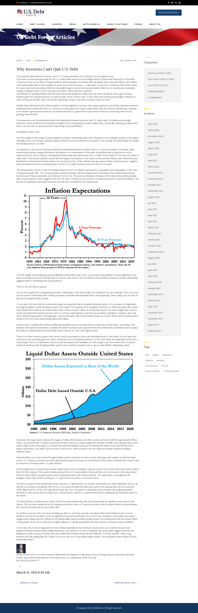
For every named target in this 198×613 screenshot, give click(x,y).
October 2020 (154, 245)
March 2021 (153, 227)
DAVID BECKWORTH (26, 554)
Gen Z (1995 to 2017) (158, 85)
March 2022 (153, 166)
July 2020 (152, 264)
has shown (38, 489)
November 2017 (155, 318)
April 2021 (152, 221)
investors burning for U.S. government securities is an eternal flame (67, 478)
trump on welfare (152, 371)
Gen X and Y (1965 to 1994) (161, 79)
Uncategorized (40, 60)
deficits (155, 355)
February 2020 (154, 282)
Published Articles (156, 91)
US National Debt (171, 371)
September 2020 (156, 251)
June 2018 (152, 306)
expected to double (107, 85)
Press (72, 24)
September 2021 (156, 191)
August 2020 (154, 257)
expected (55, 90)
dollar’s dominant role (61, 339)
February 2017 (154, 330)
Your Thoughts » (168, 12)
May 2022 (152, 154)
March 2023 (153, 148)
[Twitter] (172, 2)
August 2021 (154, 197)
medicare (160, 360)
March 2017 (153, 324)
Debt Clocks (37, 24)
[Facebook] (168, 2)
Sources (57, 24)
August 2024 (154, 142)
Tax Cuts (164, 365)
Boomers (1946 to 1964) (159, 73)
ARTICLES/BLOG (91, 24)
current (43, 90)
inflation (64, 90)
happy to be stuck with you (61, 536)
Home (19, 24)
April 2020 (152, 276)
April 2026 (152, 124)
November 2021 (155, 178)
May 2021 (152, 215)
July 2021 (152, 203)
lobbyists (149, 360)
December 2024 (155, 136)
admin (19, 60)
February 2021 (154, 233)
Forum (138, 24)
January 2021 (154, 239)
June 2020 (152, 270)
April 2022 (152, 160)
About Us (154, 24)
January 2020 (154, 288)
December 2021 (155, 172)
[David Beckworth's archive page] (21, 548)
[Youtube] (179, 2)
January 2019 (154, 300)
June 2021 (152, 209)
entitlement (167, 355)
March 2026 (153, 130)
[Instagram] (175, 2)
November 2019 (155, 294)
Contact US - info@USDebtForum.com (35, 2)
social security (151, 365)
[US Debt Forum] (31, 12)
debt (147, 355)
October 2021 (154, 184)
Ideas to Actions (117, 24)
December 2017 (155, 312)
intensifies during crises (61, 448)
